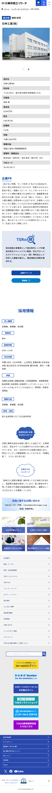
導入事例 (6, 600)
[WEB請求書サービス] (13, 524)
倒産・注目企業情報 (10, 570)
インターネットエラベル (20, 9)
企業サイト (24, 273)
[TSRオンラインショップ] (26, 700)
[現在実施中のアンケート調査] (38, 542)
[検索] (44, 654)
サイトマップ (8, 637)
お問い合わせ (8, 625)
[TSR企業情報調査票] (26, 724)
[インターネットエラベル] (26, 712)
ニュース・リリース (10, 588)
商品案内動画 (8, 613)
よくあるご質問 (9, 607)
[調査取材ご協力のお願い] (13, 542)
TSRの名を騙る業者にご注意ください (16, 643)
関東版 (24, 280)
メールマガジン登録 (10, 631)
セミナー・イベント (10, 594)
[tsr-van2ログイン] (26, 664)
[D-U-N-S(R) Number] (26, 676)
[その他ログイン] (26, 688)
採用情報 (6, 619)
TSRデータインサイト (11, 576)
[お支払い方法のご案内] (38, 524)
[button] (49, 2)
